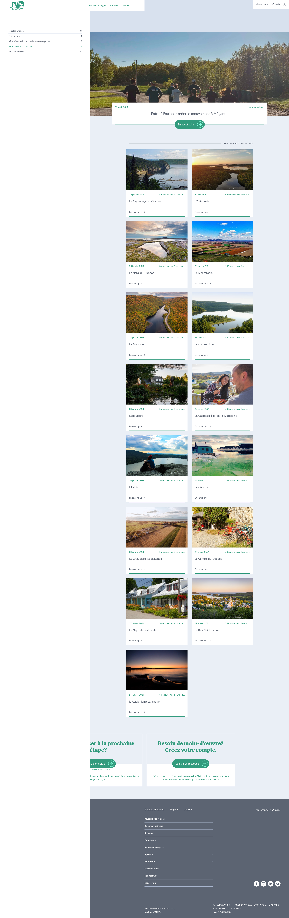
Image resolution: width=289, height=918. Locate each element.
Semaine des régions (154, 847)
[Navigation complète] (138, 5)
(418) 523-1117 (223, 905)
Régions (114, 5)
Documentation (151, 868)
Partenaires (149, 861)
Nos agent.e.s (150, 875)
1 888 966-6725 (241, 905)
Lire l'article (157, 183)
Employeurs (150, 840)
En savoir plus (189, 116)
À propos (148, 854)
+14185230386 (224, 912)
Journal (125, 5)
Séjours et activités (153, 826)
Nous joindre (150, 882)
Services (148, 833)
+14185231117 (258, 905)
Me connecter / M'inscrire (268, 809)
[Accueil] (16, 5)
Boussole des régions (154, 818)
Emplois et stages (97, 5)
